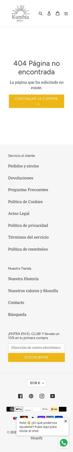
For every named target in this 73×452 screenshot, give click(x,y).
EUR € (35, 383)
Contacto (16, 302)
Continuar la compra (36, 99)
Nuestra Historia (23, 279)
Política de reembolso (28, 249)
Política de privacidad (28, 225)
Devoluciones (20, 178)
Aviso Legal (18, 213)
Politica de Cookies (25, 202)
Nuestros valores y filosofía (33, 291)
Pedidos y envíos (23, 166)
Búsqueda (17, 314)
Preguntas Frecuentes (28, 190)
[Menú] (66, 13)
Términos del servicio (28, 237)
